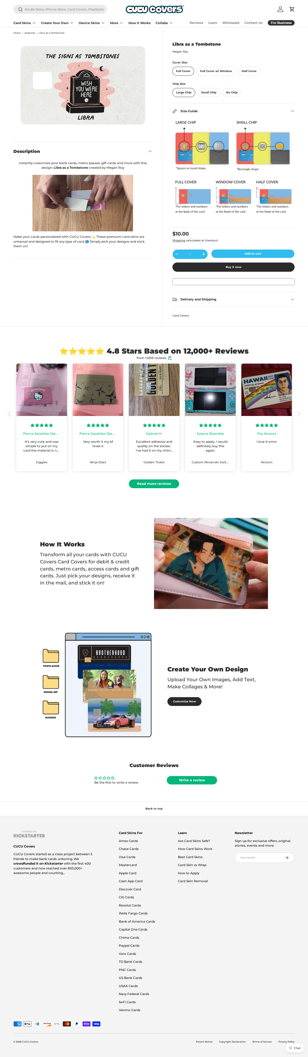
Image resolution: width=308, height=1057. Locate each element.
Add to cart (253, 253)
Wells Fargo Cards (133, 913)
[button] (10, 414)
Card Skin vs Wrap (192, 865)
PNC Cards (127, 970)
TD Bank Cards (130, 962)
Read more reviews (154, 484)
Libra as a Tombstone (52, 33)
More (114, 23)
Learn (212, 23)
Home (17, 33)
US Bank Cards (130, 978)
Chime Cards (129, 938)
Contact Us (254, 23)
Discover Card (130, 889)
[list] (83, 85)
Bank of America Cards (137, 921)
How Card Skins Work (195, 849)
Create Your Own (55, 23)
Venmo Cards (129, 1010)
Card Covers (180, 315)
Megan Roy (180, 51)
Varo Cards (127, 954)
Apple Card (127, 873)
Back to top (154, 808)
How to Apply (188, 873)
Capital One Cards (133, 929)
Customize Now (184, 701)
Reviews (196, 23)
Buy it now (233, 267)
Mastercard (128, 865)
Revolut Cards (130, 905)
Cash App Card (130, 881)
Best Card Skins (190, 857)
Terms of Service (262, 1041)
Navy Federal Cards (134, 994)
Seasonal (30, 33)
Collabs (162, 23)
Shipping (178, 240)
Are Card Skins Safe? (194, 841)
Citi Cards (126, 897)
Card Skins (22, 23)
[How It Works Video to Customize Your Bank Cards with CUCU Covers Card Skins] (82, 203)
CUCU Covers (30, 1041)
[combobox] (60, 9)
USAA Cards (128, 986)
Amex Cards (128, 841)
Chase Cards (129, 849)
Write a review (192, 780)
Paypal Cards (129, 946)
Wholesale (230, 23)
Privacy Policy (286, 1041)
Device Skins (89, 23)
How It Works (139, 23)
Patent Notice (204, 1041)
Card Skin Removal (193, 881)
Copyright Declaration (232, 1041)
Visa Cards (127, 857)
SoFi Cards (127, 1002)
